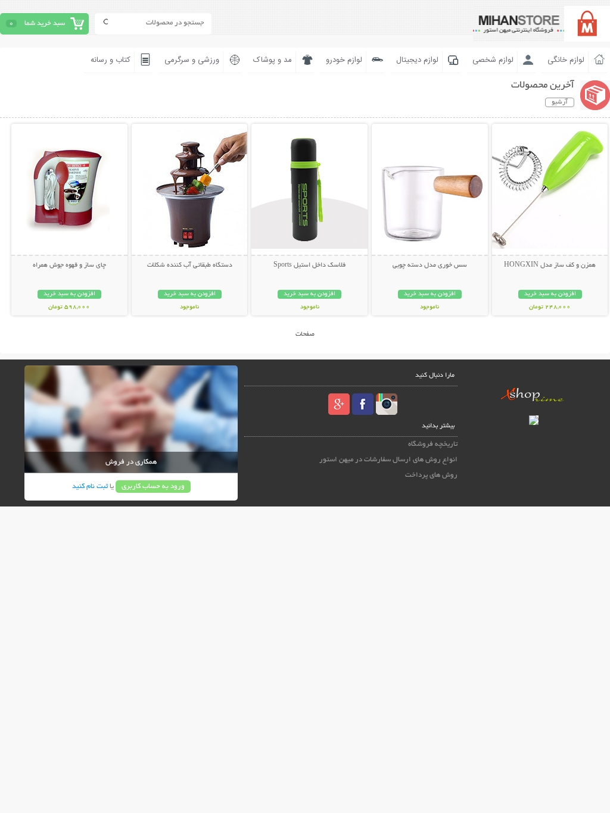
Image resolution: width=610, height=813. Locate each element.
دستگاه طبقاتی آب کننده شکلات (189, 265)
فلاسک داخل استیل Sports (309, 265)
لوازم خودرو (344, 60)
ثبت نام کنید (90, 486)
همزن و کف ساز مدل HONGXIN (550, 265)
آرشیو (560, 102)
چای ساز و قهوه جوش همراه (69, 265)
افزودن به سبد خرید (550, 294)
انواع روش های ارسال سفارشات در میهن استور (388, 460)
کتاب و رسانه (110, 60)
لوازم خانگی (565, 60)
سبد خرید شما (44, 23)
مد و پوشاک (272, 60)
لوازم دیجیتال (417, 60)
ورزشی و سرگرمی (191, 60)
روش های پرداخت (431, 475)
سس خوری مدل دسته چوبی (430, 265)
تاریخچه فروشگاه (433, 444)
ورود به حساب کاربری (153, 486)
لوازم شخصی (492, 60)
